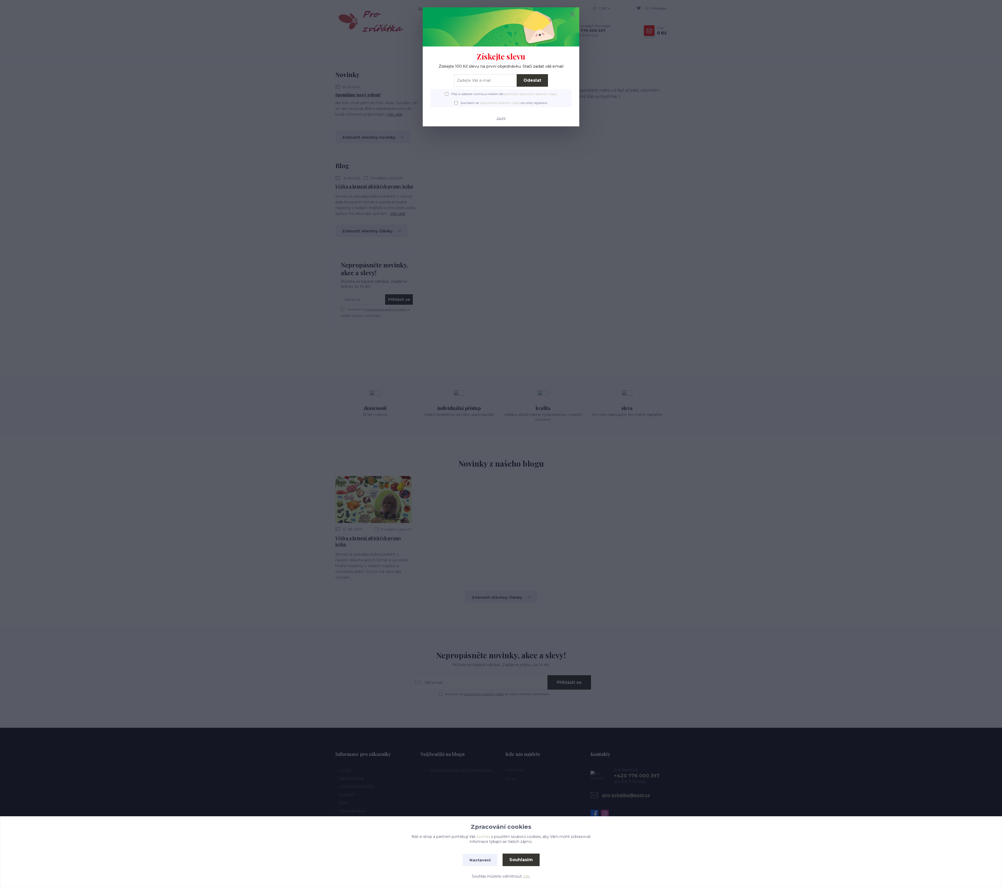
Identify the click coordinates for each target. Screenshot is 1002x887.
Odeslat (532, 80)
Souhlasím (521, 859)
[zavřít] (572, 14)
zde (526, 876)
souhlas (483, 836)
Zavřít (501, 118)
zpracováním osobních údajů (500, 103)
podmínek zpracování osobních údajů (530, 94)
